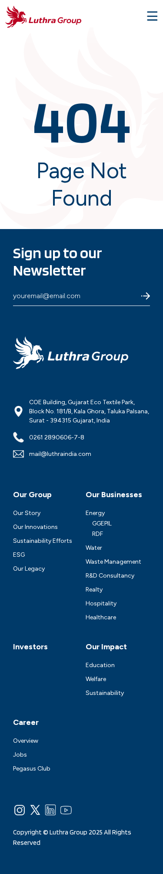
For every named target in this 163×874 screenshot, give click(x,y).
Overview (25, 740)
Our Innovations (35, 527)
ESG (19, 554)
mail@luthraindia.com (60, 454)
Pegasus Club (31, 768)
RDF (97, 534)
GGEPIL (102, 523)
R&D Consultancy (110, 575)
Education (100, 665)
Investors (30, 646)
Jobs (20, 754)
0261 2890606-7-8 (56, 437)
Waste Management (113, 561)
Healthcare (101, 617)
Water (94, 548)
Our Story (26, 513)
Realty (94, 589)
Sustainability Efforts (42, 541)
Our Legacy (29, 568)
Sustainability (105, 693)
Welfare (96, 679)
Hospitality (101, 603)
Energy (95, 513)
